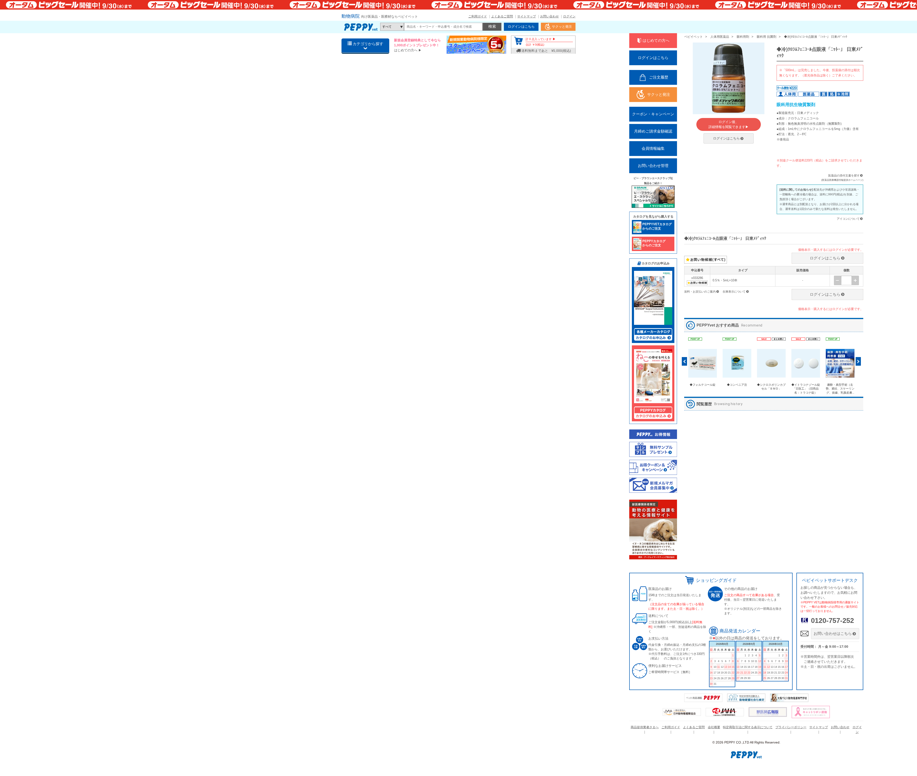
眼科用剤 (743, 36)
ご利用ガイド (477, 16)
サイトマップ (526, 16)
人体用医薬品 (719, 36)
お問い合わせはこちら (833, 634)
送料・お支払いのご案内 (700, 291)
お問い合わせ (549, 16)
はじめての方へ (405, 50)
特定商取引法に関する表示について (748, 727)
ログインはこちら (726, 138)
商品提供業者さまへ (645, 727)
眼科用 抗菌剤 (766, 36)
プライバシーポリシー (790, 727)
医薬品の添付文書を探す (844, 175)
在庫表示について (734, 291)
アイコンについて (848, 218)
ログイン (569, 16)
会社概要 (714, 727)
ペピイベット (693, 36)
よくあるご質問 (502, 16)
